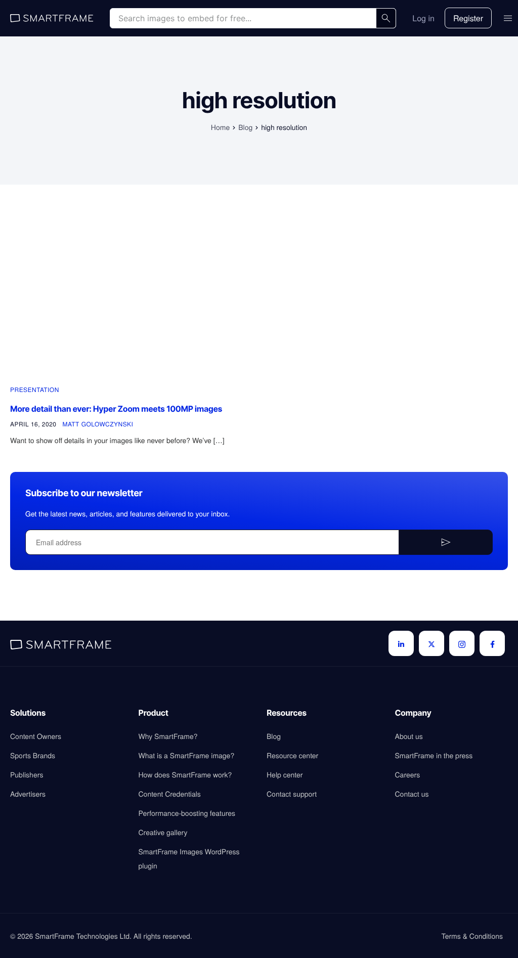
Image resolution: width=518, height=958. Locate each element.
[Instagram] (461, 643)
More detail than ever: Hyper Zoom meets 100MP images (116, 409)
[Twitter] (431, 643)
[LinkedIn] (401, 643)
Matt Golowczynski (97, 424)
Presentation (34, 389)
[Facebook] (492, 643)
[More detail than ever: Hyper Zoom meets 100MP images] (128, 301)
